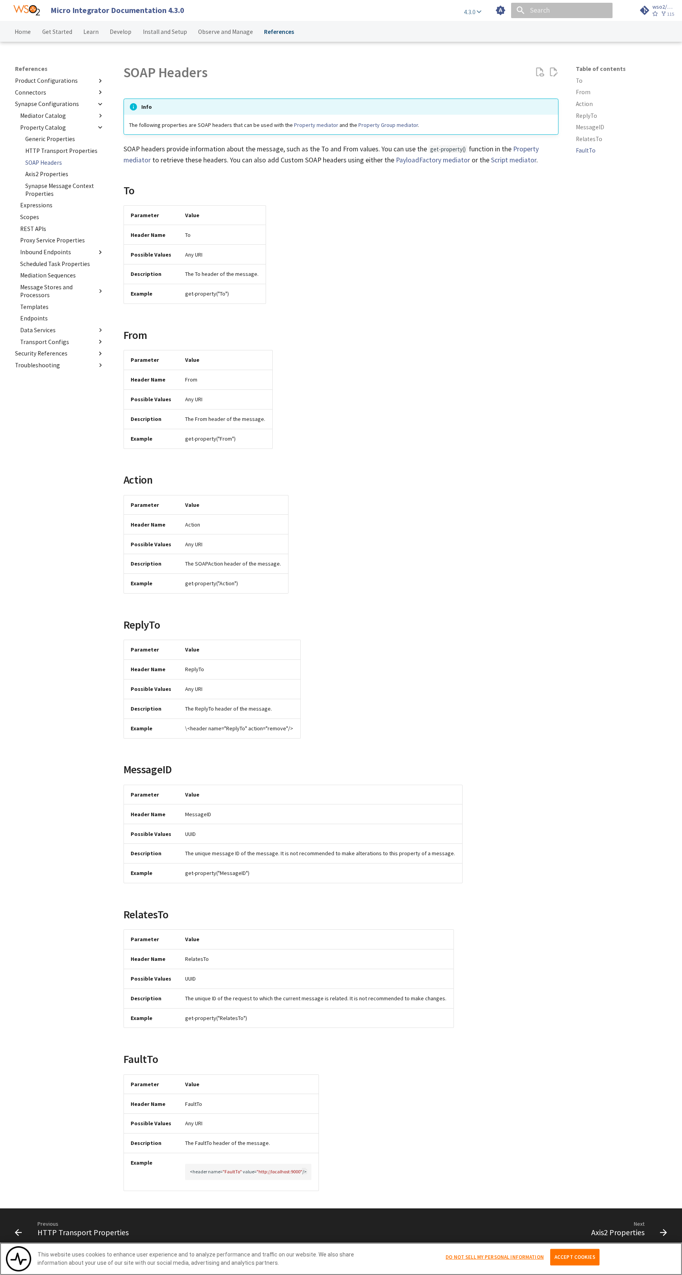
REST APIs (33, 228)
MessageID (590, 127)
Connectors (30, 92)
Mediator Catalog (43, 115)
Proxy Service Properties (52, 240)
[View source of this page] (539, 72)
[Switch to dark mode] (500, 10)
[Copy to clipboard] (304, 1171)
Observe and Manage (225, 31)
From (583, 92)
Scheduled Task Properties (55, 263)
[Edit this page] (553, 72)
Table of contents (601, 69)
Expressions (36, 205)
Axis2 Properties (46, 174)
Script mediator (513, 160)
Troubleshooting (37, 365)
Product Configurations (46, 80)
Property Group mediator (388, 124)
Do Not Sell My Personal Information (495, 1257)
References (279, 31)
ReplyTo (586, 115)
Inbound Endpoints (45, 252)
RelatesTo (589, 139)
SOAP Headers (43, 162)
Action (584, 104)
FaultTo (586, 150)
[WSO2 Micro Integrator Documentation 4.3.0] (26, 10)
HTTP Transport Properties (61, 150)
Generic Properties (50, 139)
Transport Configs (44, 341)
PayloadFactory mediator (433, 160)
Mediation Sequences (48, 275)
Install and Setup (165, 31)
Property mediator (316, 124)
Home (23, 31)
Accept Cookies (575, 1257)
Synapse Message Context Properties (59, 189)
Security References (41, 353)
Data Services (38, 329)
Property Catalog (43, 127)
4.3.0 (470, 12)
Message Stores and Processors (46, 291)
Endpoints (34, 318)
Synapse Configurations (47, 104)
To (579, 80)
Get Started (57, 31)
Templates (34, 306)
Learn (91, 31)
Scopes (29, 217)
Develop (121, 31)
